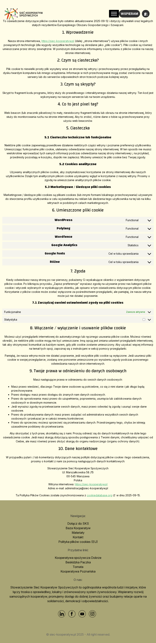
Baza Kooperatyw (78, 528)
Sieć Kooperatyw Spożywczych (24, 14)
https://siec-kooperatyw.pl (57, 41)
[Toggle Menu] (114, 13)
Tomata (78, 567)
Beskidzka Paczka (78, 562)
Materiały (78, 533)
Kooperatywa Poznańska (78, 571)
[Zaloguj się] (146, 13)
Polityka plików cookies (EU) (78, 542)
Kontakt (78, 537)
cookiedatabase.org (99, 495)
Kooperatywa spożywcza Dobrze (78, 558)
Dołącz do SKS (78, 523)
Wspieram (129, 14)
